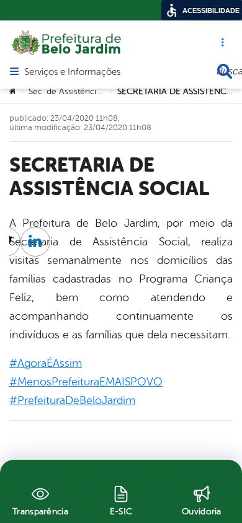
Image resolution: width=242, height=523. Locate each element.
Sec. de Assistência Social (77, 91)
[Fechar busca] (224, 71)
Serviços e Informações (72, 72)
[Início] (13, 92)
